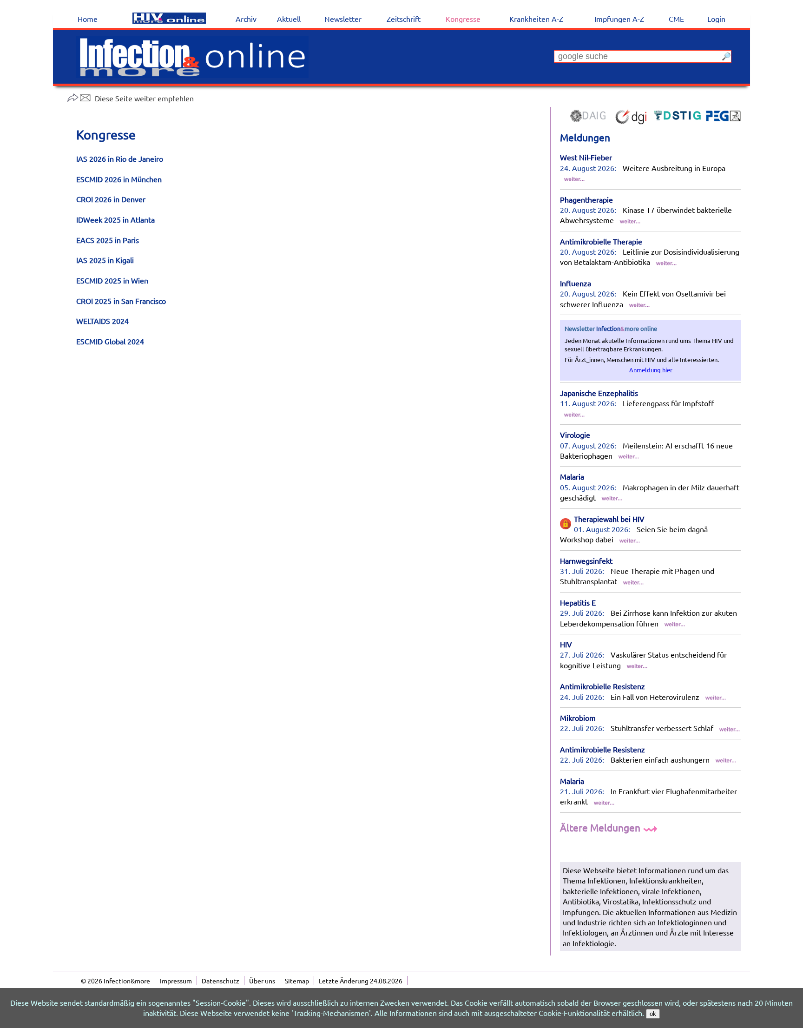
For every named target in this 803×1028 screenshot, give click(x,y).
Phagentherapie (586, 199)
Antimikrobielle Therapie (601, 241)
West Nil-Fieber (586, 157)
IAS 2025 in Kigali (105, 259)
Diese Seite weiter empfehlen (144, 98)
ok (653, 1013)
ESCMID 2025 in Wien (112, 280)
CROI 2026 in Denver (110, 199)
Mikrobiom (578, 717)
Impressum (176, 980)
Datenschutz (220, 980)
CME (676, 18)
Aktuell (289, 18)
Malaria (572, 476)
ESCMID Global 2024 (110, 341)
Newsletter (343, 18)
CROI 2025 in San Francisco (121, 300)
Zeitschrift (404, 18)
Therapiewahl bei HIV (609, 518)
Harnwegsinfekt (586, 560)
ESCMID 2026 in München (119, 179)
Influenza (575, 283)
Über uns (262, 980)
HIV (566, 644)
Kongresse (463, 18)
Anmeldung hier (650, 370)
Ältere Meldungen (601, 827)
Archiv (246, 18)
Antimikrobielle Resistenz (602, 686)
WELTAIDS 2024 (102, 320)
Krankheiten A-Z (536, 18)
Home (88, 18)
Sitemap (297, 980)
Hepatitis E (578, 602)
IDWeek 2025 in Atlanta (115, 219)
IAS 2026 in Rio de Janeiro (119, 158)
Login (716, 18)
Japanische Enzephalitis (599, 392)
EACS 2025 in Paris (107, 239)
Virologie (575, 434)
